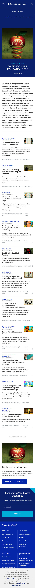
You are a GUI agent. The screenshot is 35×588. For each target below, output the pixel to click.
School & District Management (8, 139)
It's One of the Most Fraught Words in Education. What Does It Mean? (13, 305)
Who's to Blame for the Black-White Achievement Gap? (11, 199)
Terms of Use (21, 583)
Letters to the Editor (25, 534)
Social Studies (7, 165)
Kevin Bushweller (7, 241)
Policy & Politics (19, 17)
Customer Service (24, 541)
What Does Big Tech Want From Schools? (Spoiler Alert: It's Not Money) (11, 388)
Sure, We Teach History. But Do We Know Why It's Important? (11, 172)
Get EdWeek (6, 553)
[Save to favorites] (32, 159)
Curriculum (6, 249)
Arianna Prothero (7, 425)
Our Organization (7, 534)
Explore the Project (14, 481)
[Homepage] (17, 4)
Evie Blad (5, 375)
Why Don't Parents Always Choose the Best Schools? (11, 415)
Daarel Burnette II (7, 347)
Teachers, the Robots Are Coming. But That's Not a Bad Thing (11, 228)
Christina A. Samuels (8, 213)
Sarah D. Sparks (7, 266)
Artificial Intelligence (10, 221)
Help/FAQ (22, 537)
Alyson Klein (6, 402)
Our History (5, 537)
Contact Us (23, 530)
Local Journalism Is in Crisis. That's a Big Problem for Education (13, 362)
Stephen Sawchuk (8, 291)
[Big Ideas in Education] (17, 463)
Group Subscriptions (8, 563)
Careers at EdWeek (8, 547)
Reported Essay (7, 167)
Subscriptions (6, 557)
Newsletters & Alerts (8, 560)
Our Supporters (7, 544)
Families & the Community (7, 409)
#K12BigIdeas (21, 127)
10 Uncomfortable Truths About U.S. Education (11, 144)
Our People (5, 541)
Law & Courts (7, 299)
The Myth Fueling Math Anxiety (10, 254)
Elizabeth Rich (6, 159)
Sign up (17, 514)
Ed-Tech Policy (7, 381)
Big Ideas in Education (17, 63)
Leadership (8, 17)
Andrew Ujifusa (7, 186)
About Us (5, 530)
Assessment (6, 192)
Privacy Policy (9, 578)
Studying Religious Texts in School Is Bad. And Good (12, 277)
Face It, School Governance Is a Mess (12, 333)
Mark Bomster (6, 320)
